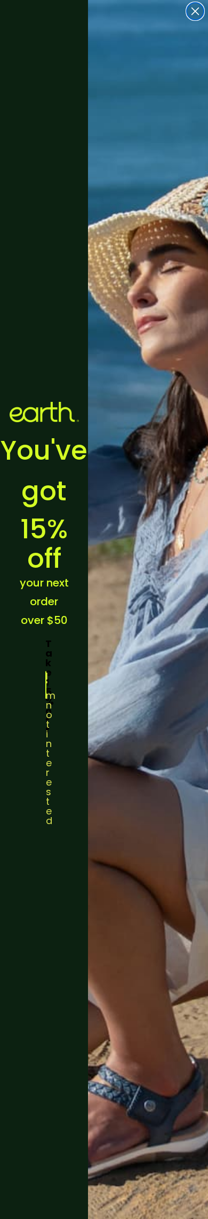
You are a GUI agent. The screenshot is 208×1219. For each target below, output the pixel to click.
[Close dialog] (195, 11)
